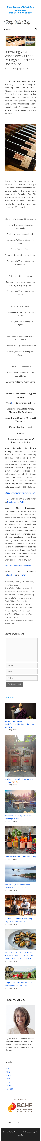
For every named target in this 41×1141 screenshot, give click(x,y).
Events (17, 582)
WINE (8, 1072)
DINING (8, 1075)
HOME (8, 1069)
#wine (18, 588)
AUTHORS (9, 1089)
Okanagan (19, 604)
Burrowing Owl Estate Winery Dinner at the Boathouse (19, 601)
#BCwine (11, 588)
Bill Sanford (30, 591)
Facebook (11, 502)
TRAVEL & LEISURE (13, 1079)
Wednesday (10, 611)
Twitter (23, 502)
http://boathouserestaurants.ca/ (18, 566)
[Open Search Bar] (36, 29)
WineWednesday (22, 611)
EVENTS (9, 1082)
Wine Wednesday (12, 585)
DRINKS (8, 1086)
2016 (24, 588)
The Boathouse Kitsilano (22, 608)
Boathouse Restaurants (14, 595)
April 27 (21, 591)
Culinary (10, 582)
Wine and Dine (27, 582)
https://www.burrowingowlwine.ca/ (20, 493)
